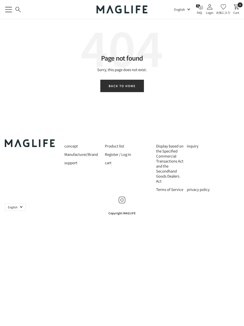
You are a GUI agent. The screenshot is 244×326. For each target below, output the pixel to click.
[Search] (18, 9)
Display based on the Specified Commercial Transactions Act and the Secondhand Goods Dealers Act (169, 163)
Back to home (122, 86)
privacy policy (198, 189)
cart (108, 162)
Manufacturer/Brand (81, 154)
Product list (114, 145)
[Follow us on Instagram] (122, 200)
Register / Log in (118, 154)
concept (71, 145)
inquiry (192, 145)
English (179, 9)
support (70, 162)
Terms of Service (169, 189)
